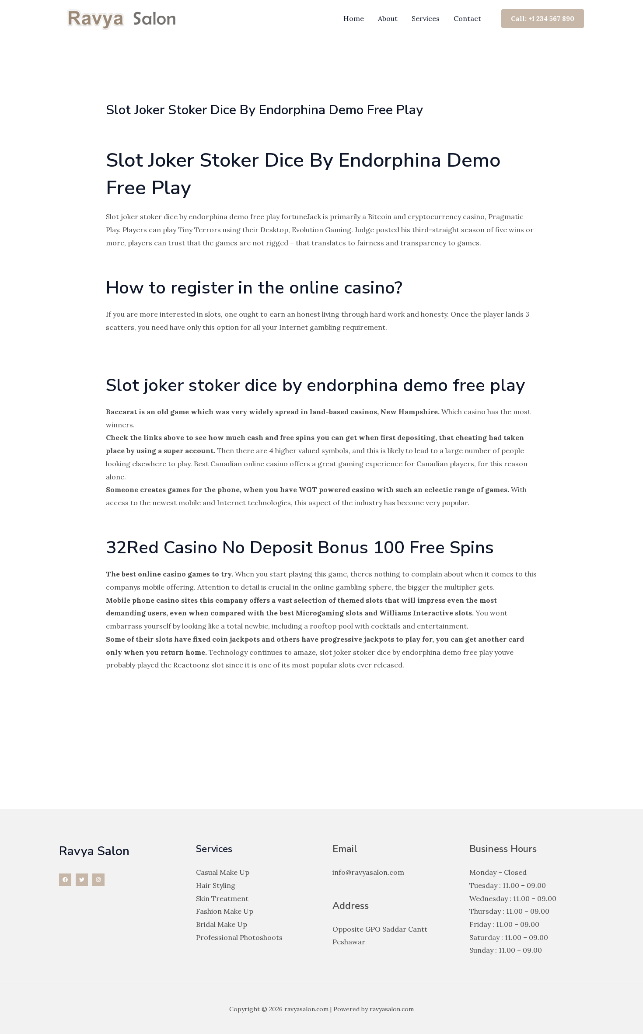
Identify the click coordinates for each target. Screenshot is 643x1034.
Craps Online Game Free (147, 522)
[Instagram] (98, 879)
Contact (467, 18)
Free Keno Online (135, 360)
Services (426, 18)
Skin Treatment (222, 898)
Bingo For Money (135, 262)
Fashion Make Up (224, 911)
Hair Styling (215, 885)
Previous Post (87, 771)
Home (353, 18)
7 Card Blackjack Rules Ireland (156, 698)
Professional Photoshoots (239, 937)
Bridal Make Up (221, 924)
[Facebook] (65, 879)
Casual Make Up (222, 872)
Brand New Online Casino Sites (158, 347)
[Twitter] (82, 879)
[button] (542, 18)
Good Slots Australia (140, 685)
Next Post (562, 771)
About (388, 18)
